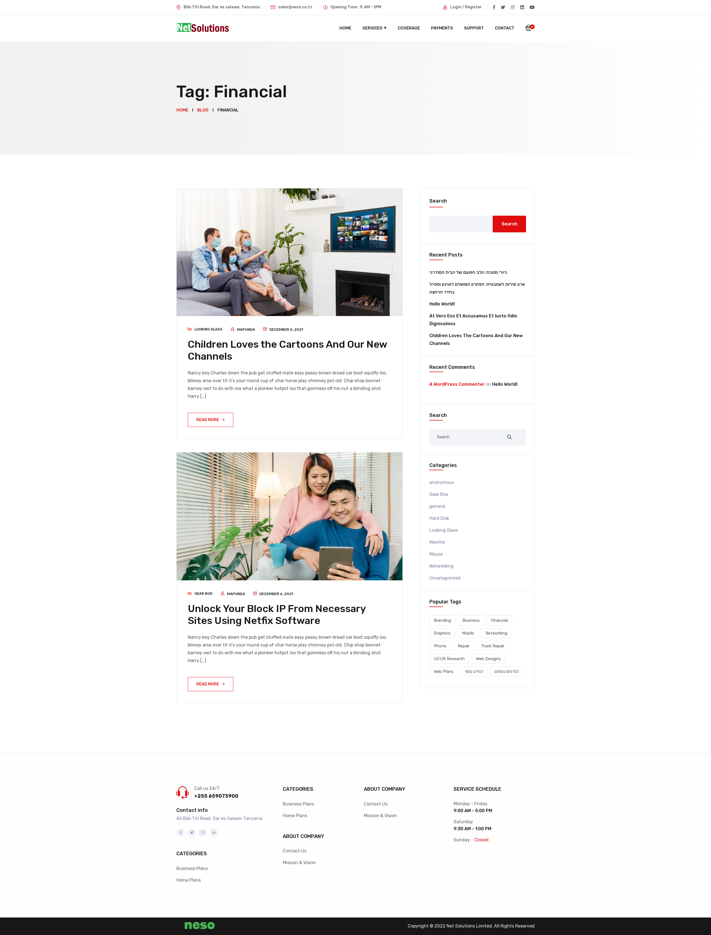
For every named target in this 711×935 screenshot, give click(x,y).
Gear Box (203, 593)
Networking (441, 566)
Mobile (468, 633)
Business (471, 620)
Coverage (409, 28)
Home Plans (188, 880)
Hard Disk (439, 518)
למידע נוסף (474, 671)
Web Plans (444, 671)
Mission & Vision (299, 862)
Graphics (442, 633)
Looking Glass (208, 329)
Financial (499, 620)
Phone (440, 645)
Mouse (436, 554)
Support (474, 28)
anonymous (441, 482)
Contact (504, 28)
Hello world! (442, 304)
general (437, 506)
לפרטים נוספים (507, 671)
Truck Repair (492, 645)
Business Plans (192, 868)
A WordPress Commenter (457, 384)
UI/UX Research (449, 658)
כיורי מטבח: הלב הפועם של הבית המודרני (468, 272)
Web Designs (488, 658)
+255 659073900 (216, 796)
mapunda (246, 329)
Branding (442, 620)
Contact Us (294, 851)
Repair (464, 645)
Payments (442, 28)
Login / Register (466, 7)
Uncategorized (444, 578)
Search (438, 201)
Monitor (437, 542)
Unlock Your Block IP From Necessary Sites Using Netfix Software (277, 614)
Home (345, 28)
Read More (207, 419)
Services (372, 28)
